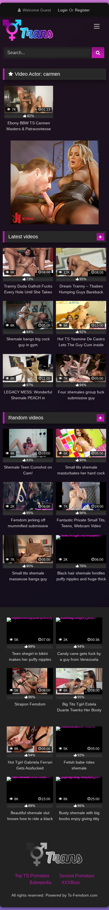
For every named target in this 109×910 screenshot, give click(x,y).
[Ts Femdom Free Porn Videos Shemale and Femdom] (45, 31)
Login (63, 10)
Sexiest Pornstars (76, 875)
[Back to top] (92, 893)
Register (82, 10)
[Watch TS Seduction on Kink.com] (55, 222)
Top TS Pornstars (32, 875)
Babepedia (40, 882)
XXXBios (70, 882)
